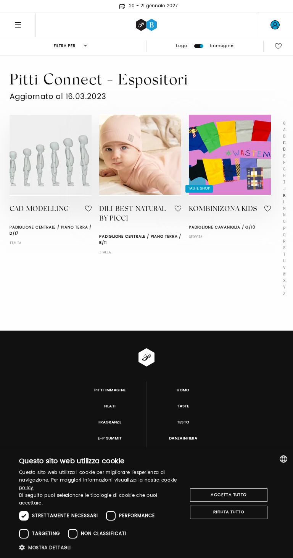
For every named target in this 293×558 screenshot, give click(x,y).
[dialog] (146, 503)
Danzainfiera (183, 438)
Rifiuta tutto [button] (228, 512)
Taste (183, 406)
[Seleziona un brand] (146, 25)
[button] (100, 547)
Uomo (183, 390)
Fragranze (109, 422)
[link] (275, 25)
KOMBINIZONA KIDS (223, 209)
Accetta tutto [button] (228, 494)
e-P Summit (110, 438)
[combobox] (283, 459)
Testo (183, 422)
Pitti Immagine (110, 390)
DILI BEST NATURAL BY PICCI (132, 214)
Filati (110, 406)
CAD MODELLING (39, 209)
